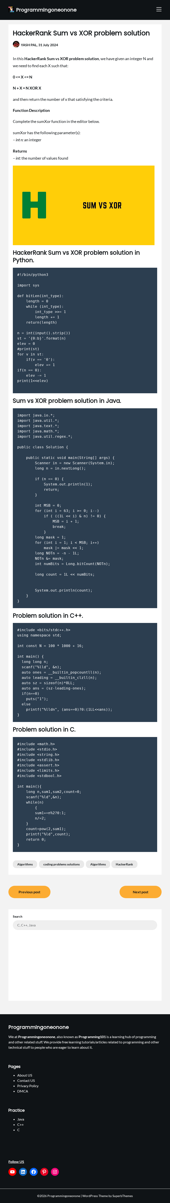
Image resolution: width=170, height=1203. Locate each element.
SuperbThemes (122, 1196)
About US (24, 1075)
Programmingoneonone (46, 10)
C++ (20, 1124)
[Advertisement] (85, 963)
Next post (140, 892)
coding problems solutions (61, 864)
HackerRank (124, 864)
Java (20, 1119)
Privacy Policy (28, 1086)
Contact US (26, 1080)
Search (17, 916)
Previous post (29, 892)
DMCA (22, 1091)
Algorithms (25, 864)
